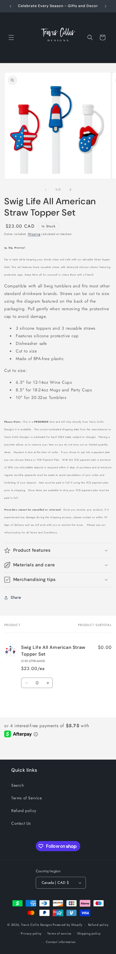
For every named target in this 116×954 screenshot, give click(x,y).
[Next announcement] (105, 6)
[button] (11, 37)
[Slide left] (45, 189)
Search (17, 785)
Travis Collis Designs (36, 924)
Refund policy (23, 810)
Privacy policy (31, 933)
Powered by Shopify (67, 924)
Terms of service (59, 933)
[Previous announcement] (10, 6)
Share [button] (16, 597)
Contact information (61, 942)
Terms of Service (26, 798)
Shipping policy (89, 933)
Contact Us (21, 823)
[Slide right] (70, 189)
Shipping (34, 234)
